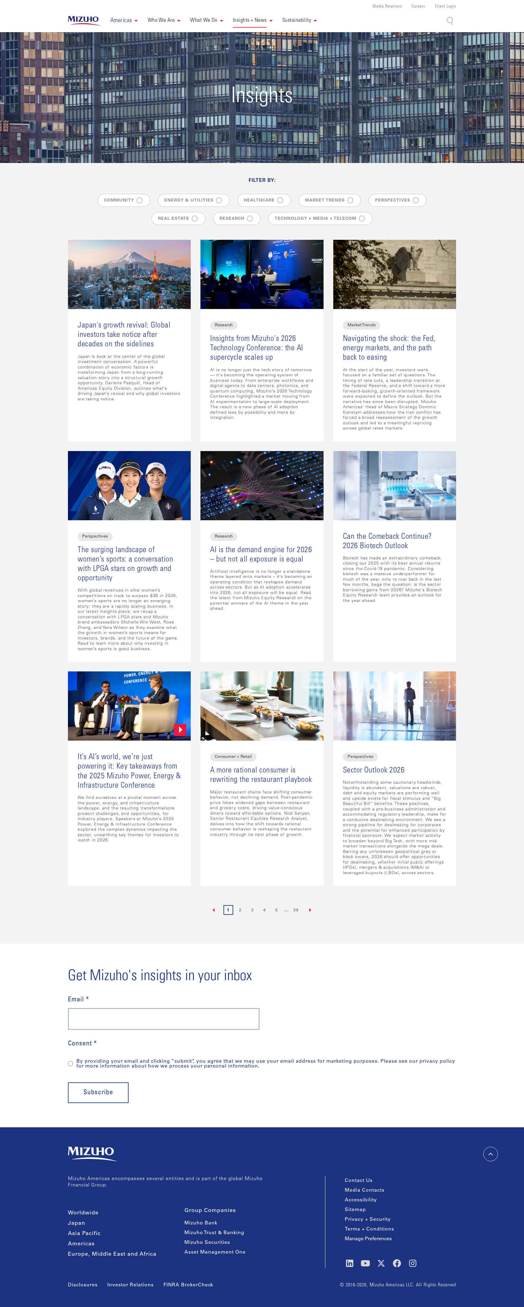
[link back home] (92, 1154)
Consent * (82, 1044)
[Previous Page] (214, 910)
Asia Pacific (84, 1234)
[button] (124, 21)
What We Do (203, 20)
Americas (81, 1244)
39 (296, 910)
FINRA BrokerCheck (188, 1285)
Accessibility (361, 1200)
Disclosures (83, 1285)
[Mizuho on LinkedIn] (349, 1263)
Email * (78, 999)
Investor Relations (130, 1285)
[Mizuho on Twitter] (381, 1263)
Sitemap (355, 1209)
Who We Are (161, 20)
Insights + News (250, 20)
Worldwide (83, 1213)
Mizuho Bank (200, 1223)
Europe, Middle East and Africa (112, 1254)
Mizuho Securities (207, 1242)
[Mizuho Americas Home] (84, 21)
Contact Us (359, 1180)
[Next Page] (310, 910)
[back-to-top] (490, 1154)
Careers (418, 7)
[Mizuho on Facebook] (397, 1263)
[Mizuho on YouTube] (365, 1263)
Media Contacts (365, 1190)
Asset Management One (215, 1252)
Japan (76, 1223)
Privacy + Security (368, 1219)
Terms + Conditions (369, 1229)
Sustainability (296, 20)
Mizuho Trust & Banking (214, 1233)
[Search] (450, 21)
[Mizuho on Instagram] (413, 1263)
